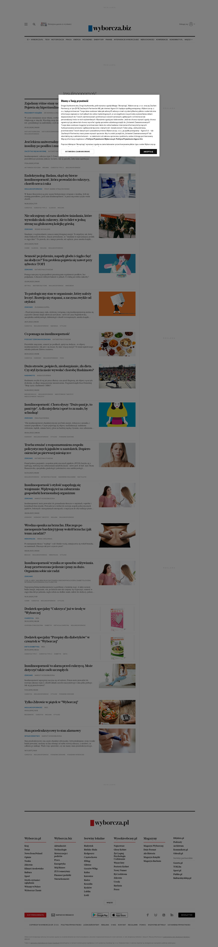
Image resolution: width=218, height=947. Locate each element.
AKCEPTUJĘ (148, 152)
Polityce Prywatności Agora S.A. (129, 139)
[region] (109, 125)
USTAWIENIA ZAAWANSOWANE (77, 152)
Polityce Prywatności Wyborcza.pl (100, 139)
